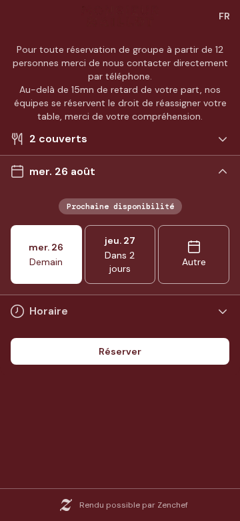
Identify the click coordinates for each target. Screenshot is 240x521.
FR (224, 16)
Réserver (120, 351)
